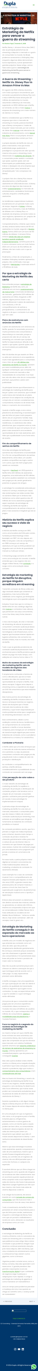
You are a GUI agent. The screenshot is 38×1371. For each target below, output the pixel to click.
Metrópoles (15, 264)
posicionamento (14, 189)
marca (27, 108)
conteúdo (27, 564)
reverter (15, 1056)
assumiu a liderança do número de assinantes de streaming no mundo (18, 1048)
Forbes (22, 206)
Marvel (32, 133)
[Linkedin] (23, 1349)
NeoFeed (14, 470)
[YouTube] (19, 1349)
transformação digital (10, 1271)
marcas (16, 130)
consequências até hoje (11, 1073)
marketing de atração (23, 156)
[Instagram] (15, 1349)
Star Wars (6, 136)
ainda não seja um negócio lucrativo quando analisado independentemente (16, 239)
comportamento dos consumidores (16, 1071)
